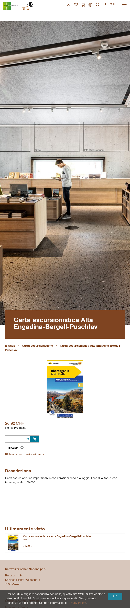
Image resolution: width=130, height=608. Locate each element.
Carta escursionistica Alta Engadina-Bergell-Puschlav (57, 536)
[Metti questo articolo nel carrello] (34, 439)
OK (115, 596)
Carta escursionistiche (37, 346)
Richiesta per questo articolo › (24, 454)
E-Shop (10, 346)
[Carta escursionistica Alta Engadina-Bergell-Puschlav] (13, 543)
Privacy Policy (77, 603)
